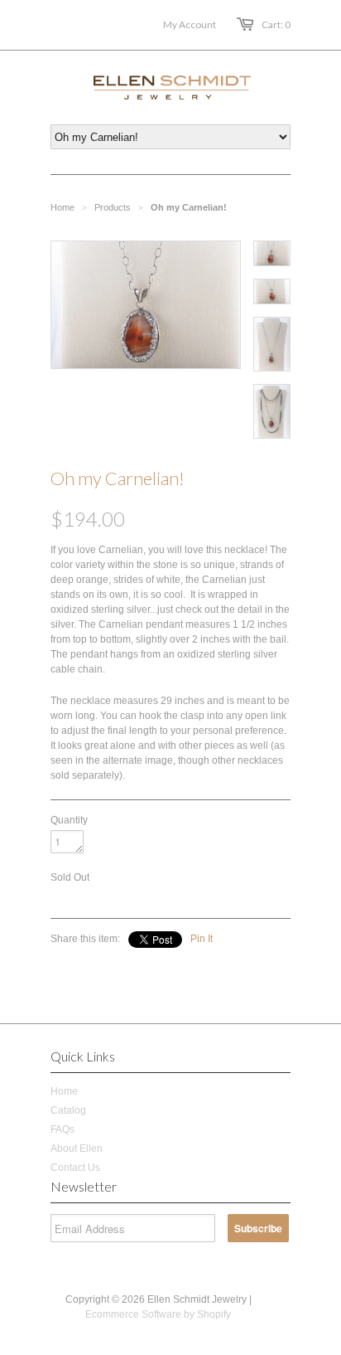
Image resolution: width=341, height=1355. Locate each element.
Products (112, 207)
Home (64, 1091)
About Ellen (76, 1148)
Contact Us (75, 1167)
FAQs (62, 1129)
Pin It (201, 939)
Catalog (68, 1110)
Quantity (69, 820)
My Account (189, 24)
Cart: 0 (276, 24)
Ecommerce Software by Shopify (158, 1314)
